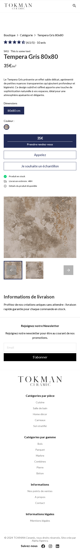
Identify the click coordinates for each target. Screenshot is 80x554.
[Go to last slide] (11, 270)
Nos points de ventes (40, 491)
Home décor (40, 414)
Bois (40, 443)
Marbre (40, 455)
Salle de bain (40, 408)
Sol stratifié (40, 426)
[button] (34, 270)
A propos (40, 497)
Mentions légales (40, 520)
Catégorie (26, 35)
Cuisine (40, 402)
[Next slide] (68, 270)
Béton (40, 473)
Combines (40, 461)
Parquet (40, 449)
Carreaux (40, 420)
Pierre (40, 467)
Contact (40, 502)
